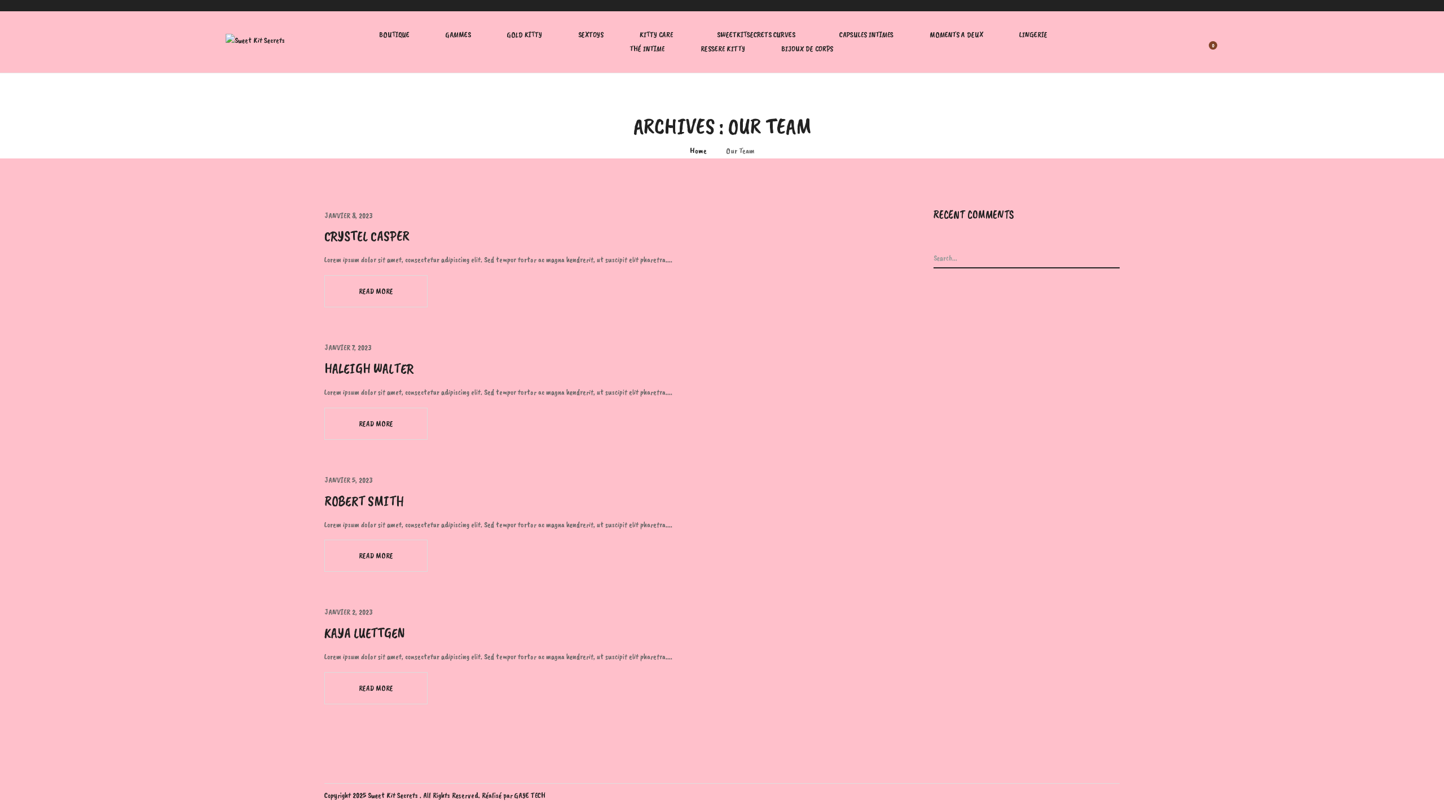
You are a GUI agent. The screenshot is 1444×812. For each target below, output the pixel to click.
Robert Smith (364, 501)
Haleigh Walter (368, 369)
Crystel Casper (367, 236)
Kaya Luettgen (364, 633)
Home (698, 150)
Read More (376, 291)
